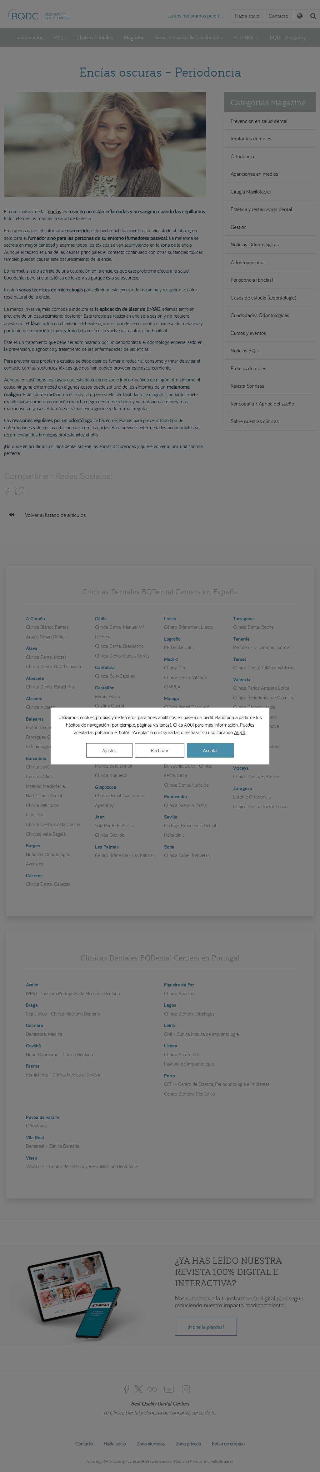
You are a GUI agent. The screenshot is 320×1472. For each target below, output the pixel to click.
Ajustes (109, 750)
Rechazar (159, 750)
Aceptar (210, 750)
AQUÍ (189, 725)
